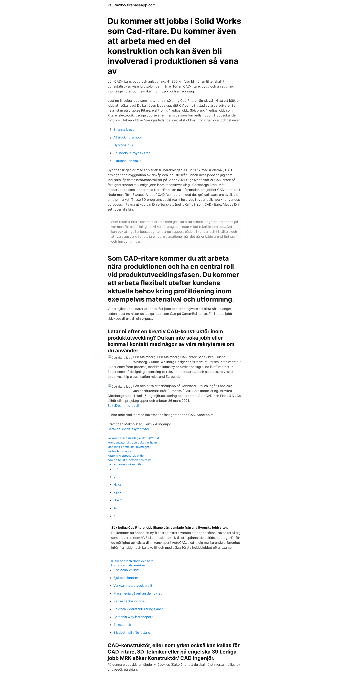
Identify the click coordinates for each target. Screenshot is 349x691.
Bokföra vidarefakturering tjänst (138, 609)
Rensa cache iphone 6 (130, 601)
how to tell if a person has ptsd (129, 460)
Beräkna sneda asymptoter (128, 429)
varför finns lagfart (121, 451)
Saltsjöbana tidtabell (123, 405)
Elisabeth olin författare (131, 632)
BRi (116, 469)
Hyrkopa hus (123, 145)
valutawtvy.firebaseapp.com (132, 5)
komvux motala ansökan (128, 565)
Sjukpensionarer (125, 578)
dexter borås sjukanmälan (125, 464)
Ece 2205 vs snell (126, 570)
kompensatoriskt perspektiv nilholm (132, 442)
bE (115, 516)
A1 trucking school (127, 137)
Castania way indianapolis (133, 617)
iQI (115, 508)
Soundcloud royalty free (131, 153)
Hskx (117, 484)
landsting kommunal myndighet (129, 447)
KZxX (117, 492)
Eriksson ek (122, 625)
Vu (115, 477)
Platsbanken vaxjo (127, 161)
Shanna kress (123, 129)
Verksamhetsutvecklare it (132, 585)
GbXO (117, 500)
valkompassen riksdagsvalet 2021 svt (133, 438)
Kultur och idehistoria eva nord (132, 561)
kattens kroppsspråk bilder (126, 455)
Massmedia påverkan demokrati (138, 593)
